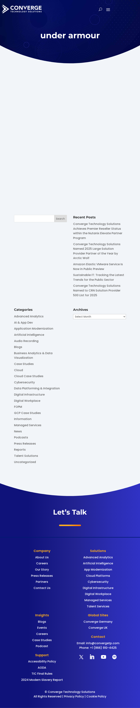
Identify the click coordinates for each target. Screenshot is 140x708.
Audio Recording (26, 341)
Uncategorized (25, 462)
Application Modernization (33, 328)
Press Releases (25, 443)
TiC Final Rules (42, 674)
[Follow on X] (81, 657)
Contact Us (42, 588)
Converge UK (98, 628)
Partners (42, 582)
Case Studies (24, 364)
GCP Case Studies (27, 413)
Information (23, 419)
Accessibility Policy (42, 661)
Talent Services (98, 606)
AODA (42, 668)
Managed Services (27, 425)
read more (42, 190)
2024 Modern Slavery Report (42, 680)
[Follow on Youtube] (103, 657)
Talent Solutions (26, 456)
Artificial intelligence (29, 335)
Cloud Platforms (98, 576)
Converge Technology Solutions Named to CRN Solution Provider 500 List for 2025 (96, 290)
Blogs (18, 347)
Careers (42, 563)
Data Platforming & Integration (37, 388)
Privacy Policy (74, 696)
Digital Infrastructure (29, 394)
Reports (20, 450)
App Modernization (98, 569)
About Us (42, 557)
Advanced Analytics (29, 316)
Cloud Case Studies (28, 376)
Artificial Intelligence (98, 563)
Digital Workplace (27, 401)
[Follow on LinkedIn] (92, 657)
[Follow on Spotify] (114, 657)
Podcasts (21, 437)
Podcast (42, 646)
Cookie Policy (96, 696)
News (18, 431)
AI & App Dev (23, 322)
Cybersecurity (24, 382)
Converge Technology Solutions (62, 155)
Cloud (18, 370)
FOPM (18, 407)
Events (42, 628)
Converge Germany (97, 622)
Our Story (42, 569)
